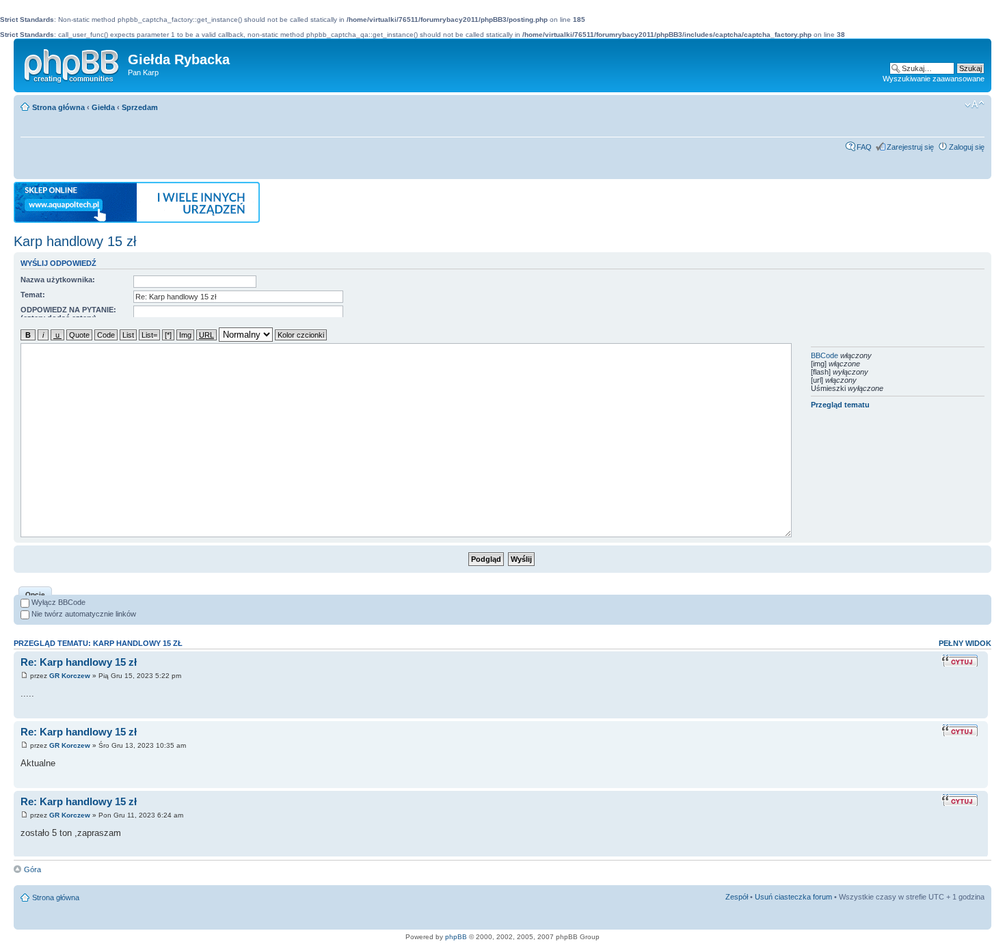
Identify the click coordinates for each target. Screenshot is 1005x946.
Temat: (33, 294)
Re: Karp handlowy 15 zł (79, 662)
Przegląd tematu (840, 405)
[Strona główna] (72, 63)
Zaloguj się (966, 147)
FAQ (864, 147)
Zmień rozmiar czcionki (974, 104)
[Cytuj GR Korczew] (961, 660)
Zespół (736, 897)
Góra (32, 869)
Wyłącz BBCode (57, 602)
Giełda (103, 107)
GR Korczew (69, 675)
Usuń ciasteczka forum (793, 897)
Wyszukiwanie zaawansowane (933, 79)
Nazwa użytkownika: (58, 279)
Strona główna (58, 107)
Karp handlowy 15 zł (75, 241)
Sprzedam (140, 107)
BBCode (824, 355)
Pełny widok (965, 643)
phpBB (456, 937)
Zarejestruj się (910, 147)
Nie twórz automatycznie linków (82, 614)
